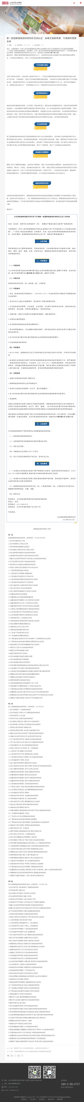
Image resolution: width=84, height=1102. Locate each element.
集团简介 (24, 1099)
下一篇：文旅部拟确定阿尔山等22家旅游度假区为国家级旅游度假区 (29, 1051)
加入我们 (33, 1099)
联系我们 (42, 1099)
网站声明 (51, 1099)
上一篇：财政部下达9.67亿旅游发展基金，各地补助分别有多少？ (28, 1048)
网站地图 (60, 1099)
